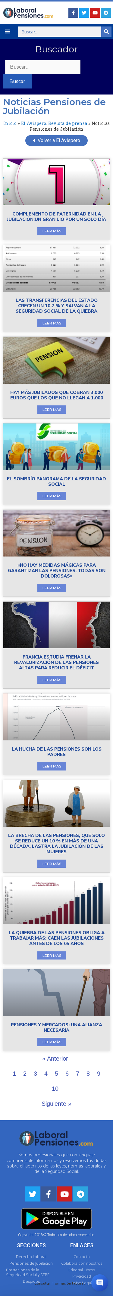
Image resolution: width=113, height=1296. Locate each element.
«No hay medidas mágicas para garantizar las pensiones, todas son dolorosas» (56, 570)
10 (55, 1088)
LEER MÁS (51, 231)
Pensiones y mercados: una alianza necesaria (56, 1027)
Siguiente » (56, 1103)
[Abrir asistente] (99, 1282)
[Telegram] (106, 13)
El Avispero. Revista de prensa (54, 123)
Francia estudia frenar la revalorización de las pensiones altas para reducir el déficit (56, 662)
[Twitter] (84, 13)
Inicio (10, 123)
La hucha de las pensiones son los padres (57, 752)
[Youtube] (95, 13)
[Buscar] (106, 31)
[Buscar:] (41, 67)
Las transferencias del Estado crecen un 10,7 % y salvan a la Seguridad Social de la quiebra (57, 305)
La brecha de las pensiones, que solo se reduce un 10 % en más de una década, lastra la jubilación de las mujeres (56, 843)
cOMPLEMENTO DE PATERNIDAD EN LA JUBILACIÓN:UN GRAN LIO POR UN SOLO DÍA (56, 216)
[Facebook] (73, 13)
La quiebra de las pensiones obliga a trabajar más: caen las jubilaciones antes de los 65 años (57, 938)
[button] (7, 31)
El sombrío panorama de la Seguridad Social (56, 481)
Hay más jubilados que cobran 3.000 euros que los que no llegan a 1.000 (56, 395)
